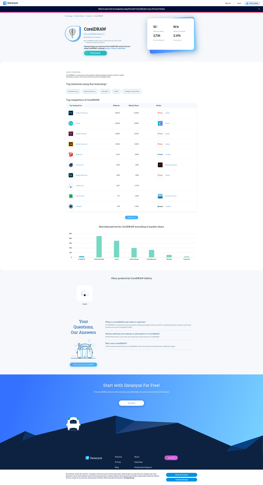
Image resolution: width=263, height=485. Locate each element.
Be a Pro (171, 458)
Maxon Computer (171, 165)
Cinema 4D (79, 165)
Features (118, 457)
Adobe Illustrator (81, 144)
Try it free (131, 403)
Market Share (79, 16)
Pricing (118, 462)
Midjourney (80, 185)
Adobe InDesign (81, 134)
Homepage (69, 16)
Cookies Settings (182, 480)
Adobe (167, 113)
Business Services (89, 91)
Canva (78, 123)
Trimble (168, 154)
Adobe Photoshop (82, 113)
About (136, 457)
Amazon (108, 48)
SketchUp (79, 154)
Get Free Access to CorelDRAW (83, 364)
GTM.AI (142, 9)
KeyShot (78, 206)
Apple (123, 48)
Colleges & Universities (132, 91)
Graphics (89, 16)
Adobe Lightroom (82, 175)
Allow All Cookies (181, 475)
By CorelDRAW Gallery (93, 34)
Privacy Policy (129, 478)
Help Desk (138, 462)
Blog (117, 467)
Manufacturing (73, 91)
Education (105, 91)
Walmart (114, 48)
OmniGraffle (80, 196)
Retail (116, 91)
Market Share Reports (143, 467)
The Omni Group (170, 196)
